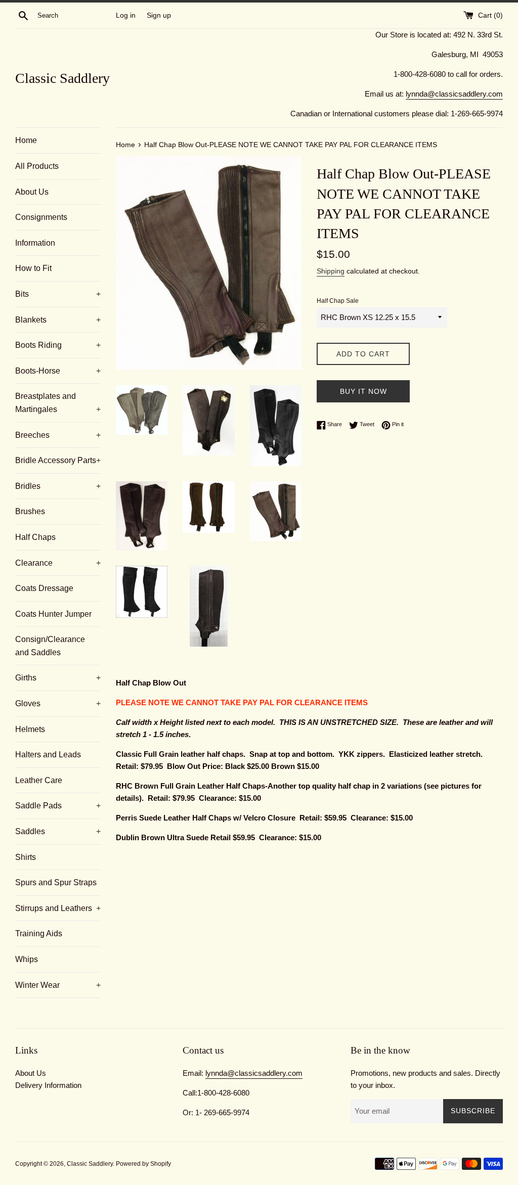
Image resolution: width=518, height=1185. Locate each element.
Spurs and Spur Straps (56, 882)
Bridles (58, 486)
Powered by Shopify (143, 1163)
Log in (126, 15)
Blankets (58, 319)
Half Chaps (35, 537)
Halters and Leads (48, 754)
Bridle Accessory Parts (58, 460)
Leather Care (38, 780)
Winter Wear (58, 985)
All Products (37, 166)
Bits (58, 294)
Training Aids (38, 933)
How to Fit (33, 268)
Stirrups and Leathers (58, 908)
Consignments (41, 217)
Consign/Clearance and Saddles (50, 646)
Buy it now (363, 391)
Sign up (159, 15)
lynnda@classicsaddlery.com (454, 93)
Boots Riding (58, 345)
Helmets (30, 729)
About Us (32, 192)
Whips (26, 959)
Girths (58, 677)
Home (26, 140)
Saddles (58, 831)
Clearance (58, 563)
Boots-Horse (58, 371)
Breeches (58, 435)
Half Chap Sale (338, 300)
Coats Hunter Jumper (53, 614)
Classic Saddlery (62, 78)
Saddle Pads (58, 805)
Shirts (25, 857)
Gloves (58, 703)
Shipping (330, 271)
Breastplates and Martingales (58, 403)
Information (35, 243)
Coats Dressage (44, 588)
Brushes (30, 511)
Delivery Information (48, 1085)
